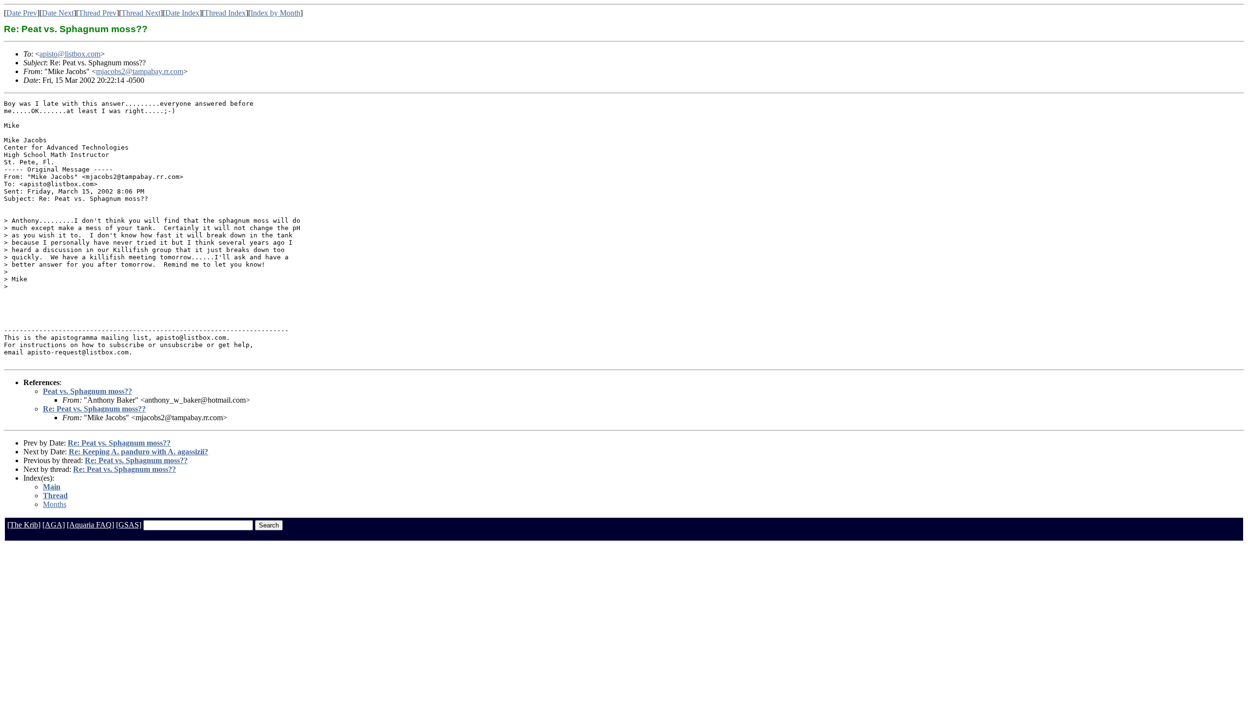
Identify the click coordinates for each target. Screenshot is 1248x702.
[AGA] (53, 525)
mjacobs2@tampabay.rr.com (139, 71)
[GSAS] (128, 525)
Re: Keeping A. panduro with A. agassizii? (138, 452)
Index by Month (275, 13)
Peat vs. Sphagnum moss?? (87, 391)
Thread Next (140, 13)
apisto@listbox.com (69, 54)
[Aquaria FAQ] (90, 525)
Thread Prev (97, 13)
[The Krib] (23, 525)
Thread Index (225, 13)
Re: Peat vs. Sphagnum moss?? (94, 409)
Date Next (58, 13)
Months (54, 504)
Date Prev (21, 13)
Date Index (182, 13)
